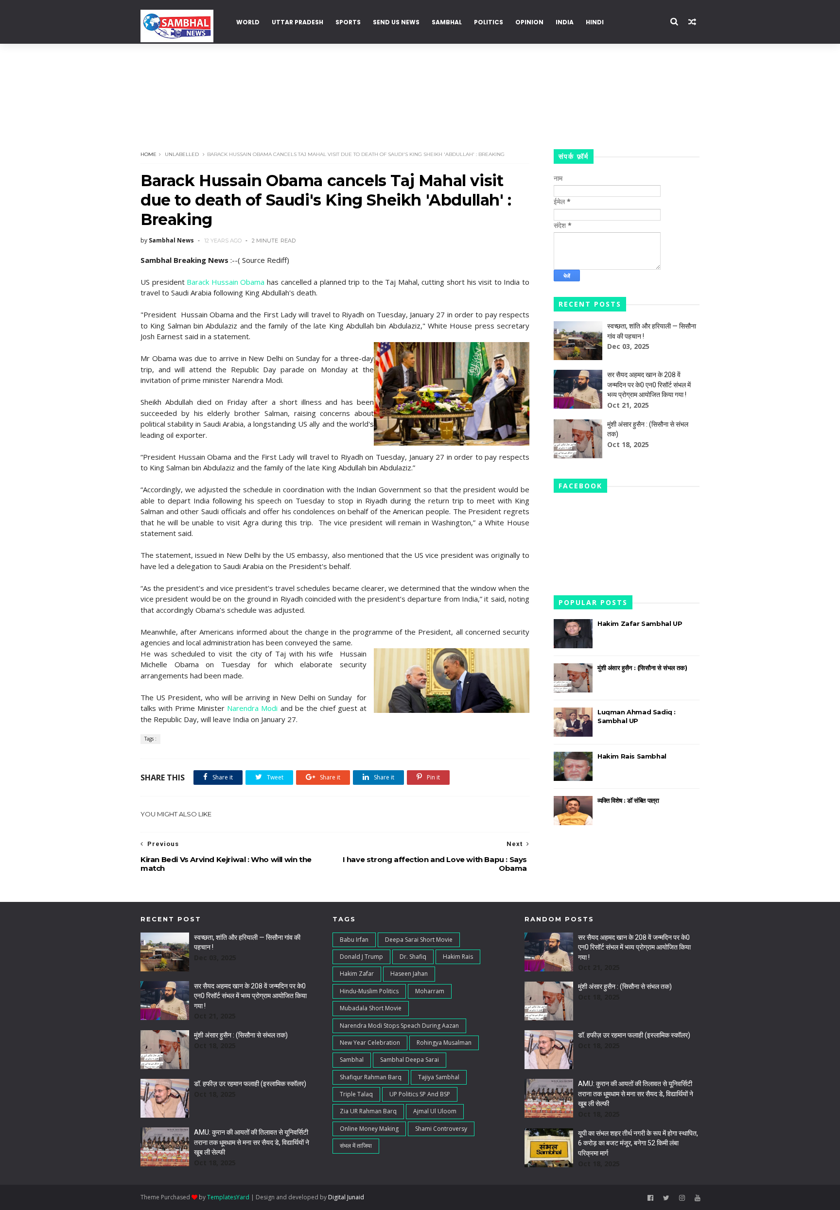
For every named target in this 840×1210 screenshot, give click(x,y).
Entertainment (643, 63)
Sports (348, 22)
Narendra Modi (252, 708)
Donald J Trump (361, 956)
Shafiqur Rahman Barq (371, 1077)
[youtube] (697, 1198)
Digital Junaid (346, 1197)
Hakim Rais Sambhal (631, 756)
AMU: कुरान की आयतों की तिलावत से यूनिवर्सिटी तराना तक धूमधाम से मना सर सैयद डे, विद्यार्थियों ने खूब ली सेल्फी (251, 1142)
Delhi (155, 107)
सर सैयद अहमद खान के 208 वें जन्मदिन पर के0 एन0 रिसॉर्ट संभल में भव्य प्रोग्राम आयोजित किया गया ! (649, 384)
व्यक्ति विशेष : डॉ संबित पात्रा (628, 800)
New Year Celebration (370, 1042)
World (248, 22)
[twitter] (666, 1198)
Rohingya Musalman (444, 1042)
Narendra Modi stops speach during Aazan (399, 1025)
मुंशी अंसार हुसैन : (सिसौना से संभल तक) (642, 668)
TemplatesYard (228, 1197)
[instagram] (682, 1198)
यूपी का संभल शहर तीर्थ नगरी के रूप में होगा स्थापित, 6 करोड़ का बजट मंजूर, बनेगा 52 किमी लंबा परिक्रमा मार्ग (638, 1143)
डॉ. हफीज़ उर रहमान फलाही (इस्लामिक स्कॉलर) (250, 1084)
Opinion (529, 22)
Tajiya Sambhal (438, 1077)
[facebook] (650, 1198)
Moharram (429, 991)
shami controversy (441, 1128)
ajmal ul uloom (434, 1111)
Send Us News (396, 22)
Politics (488, 22)
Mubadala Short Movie (371, 1008)
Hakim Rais (458, 956)
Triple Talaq (356, 1094)
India (565, 22)
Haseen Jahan (409, 973)
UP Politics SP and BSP (419, 1094)
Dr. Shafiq (413, 956)
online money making (369, 1128)
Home (148, 154)
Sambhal (447, 22)
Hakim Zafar (357, 973)
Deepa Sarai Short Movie (419, 939)
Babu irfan (354, 939)
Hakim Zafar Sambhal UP (639, 623)
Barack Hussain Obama (225, 282)
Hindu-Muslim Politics (369, 991)
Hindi (595, 22)
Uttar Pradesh (297, 22)
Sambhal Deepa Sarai (409, 1059)
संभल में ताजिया (356, 1145)
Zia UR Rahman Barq (368, 1111)
